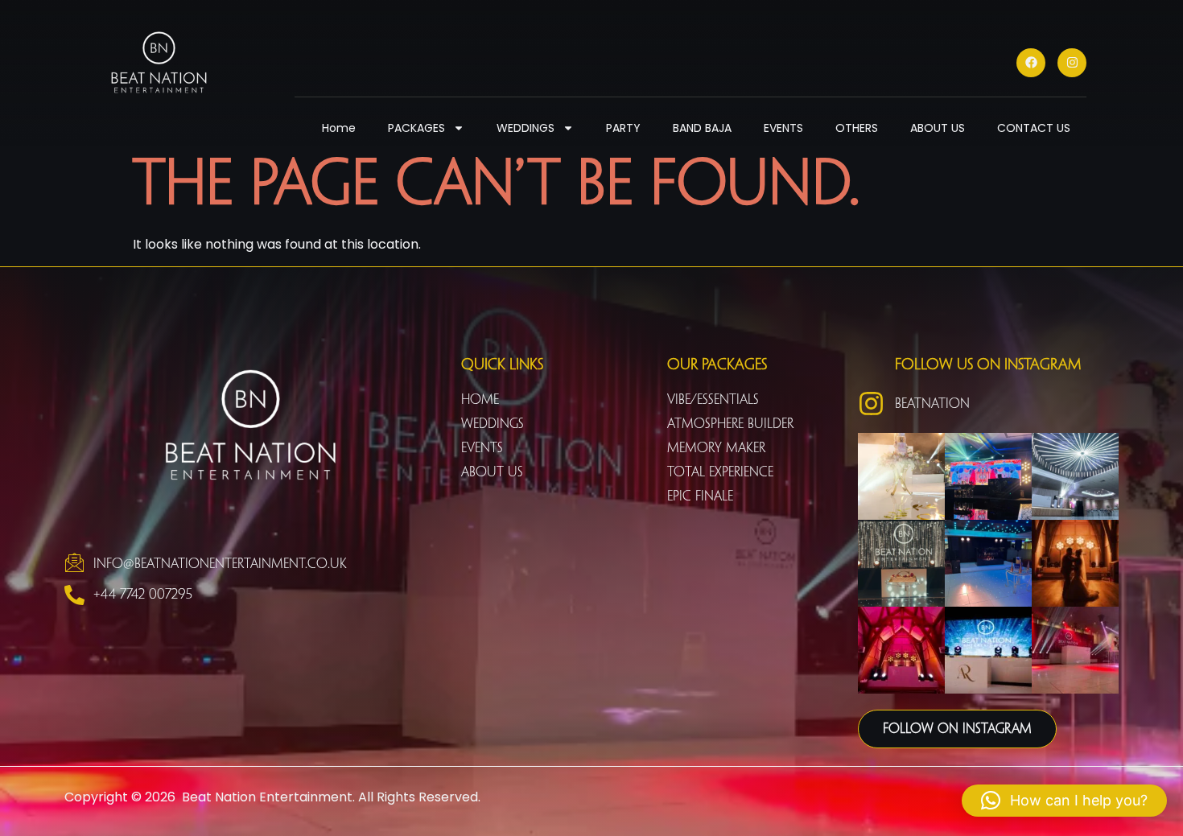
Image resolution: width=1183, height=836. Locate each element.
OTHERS (856, 128)
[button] (1064, 801)
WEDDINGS (525, 128)
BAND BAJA (702, 128)
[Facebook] (1030, 62)
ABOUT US (937, 128)
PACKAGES (416, 128)
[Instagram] (1071, 62)
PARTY (623, 128)
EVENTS (783, 128)
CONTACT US (1033, 128)
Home (339, 128)
